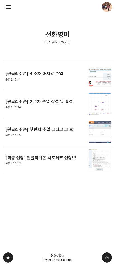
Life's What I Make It (57, 42)
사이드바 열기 (8, 7)
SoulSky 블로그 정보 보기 (107, 7)
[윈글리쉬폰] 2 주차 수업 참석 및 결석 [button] (57, 104)
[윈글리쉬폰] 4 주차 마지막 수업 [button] (57, 76)
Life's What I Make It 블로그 (8, 257)
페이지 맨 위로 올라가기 (107, 257)
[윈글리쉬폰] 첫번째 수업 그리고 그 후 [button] (57, 132)
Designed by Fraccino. (57, 260)
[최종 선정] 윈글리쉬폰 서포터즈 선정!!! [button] (57, 160)
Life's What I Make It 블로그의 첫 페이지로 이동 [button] (57, 7)
